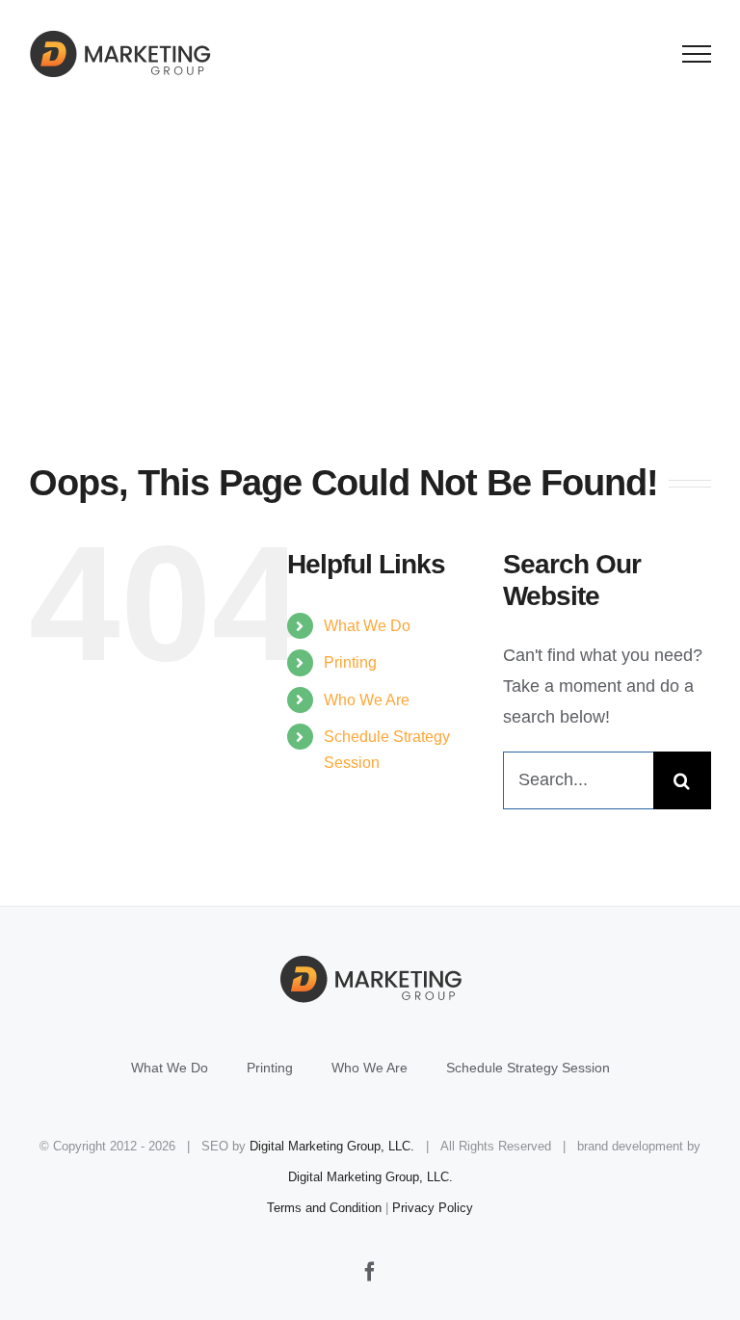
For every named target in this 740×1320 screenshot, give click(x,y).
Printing (350, 662)
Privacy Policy (432, 1208)
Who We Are (367, 700)
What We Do (367, 626)
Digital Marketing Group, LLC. (332, 1146)
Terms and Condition (324, 1208)
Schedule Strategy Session (528, 1067)
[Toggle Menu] (697, 54)
